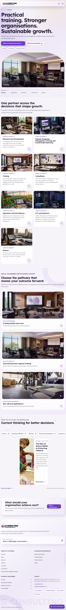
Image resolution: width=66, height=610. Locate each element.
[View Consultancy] (61, 186)
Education (32, 433)
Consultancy (40, 176)
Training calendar (38, 557)
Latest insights (4, 588)
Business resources (6, 585)
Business (5, 433)
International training (39, 554)
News (2, 557)
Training (6, 176)
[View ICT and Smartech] (61, 223)
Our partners (4, 568)
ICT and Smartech (42, 213)
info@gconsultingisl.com (40, 586)
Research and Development (13, 139)
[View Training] (29, 186)
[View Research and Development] (29, 149)
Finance (6, 250)
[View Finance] (29, 260)
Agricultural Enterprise (19, 433)
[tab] (6, 92)
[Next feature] (63, 92)
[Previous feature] (55, 92)
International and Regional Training (9, 571)
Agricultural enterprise (6, 582)
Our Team (3, 566)
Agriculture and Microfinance (14, 213)
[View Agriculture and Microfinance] (29, 223)
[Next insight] (7, 427)
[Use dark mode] (59, 3)
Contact (3, 563)
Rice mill (3, 580)
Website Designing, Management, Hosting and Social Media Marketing (45, 141)
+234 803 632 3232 (38, 584)
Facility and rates (38, 560)
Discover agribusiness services (12, 39)
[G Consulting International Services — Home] (9, 3)
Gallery (36, 563)
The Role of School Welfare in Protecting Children (42, 447)
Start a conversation (34, 39)
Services (3, 554)
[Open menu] (62, 3)
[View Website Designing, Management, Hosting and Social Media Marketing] (61, 149)
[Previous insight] (3, 427)
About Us (3, 560)
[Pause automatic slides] (59, 92)
